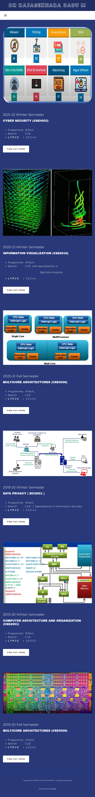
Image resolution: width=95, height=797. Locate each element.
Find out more (16, 149)
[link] (47, 6)
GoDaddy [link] (52, 789)
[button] (5, 15)
